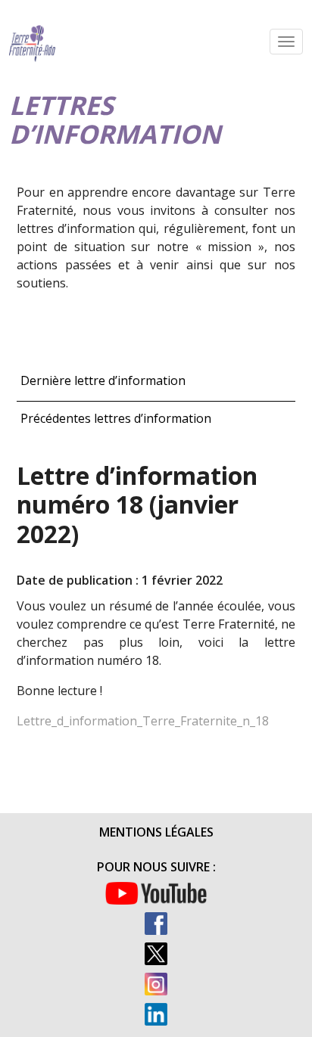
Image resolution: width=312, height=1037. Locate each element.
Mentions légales (156, 832)
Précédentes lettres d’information (115, 418)
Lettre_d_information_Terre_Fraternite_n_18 (143, 721)
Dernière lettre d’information (103, 380)
